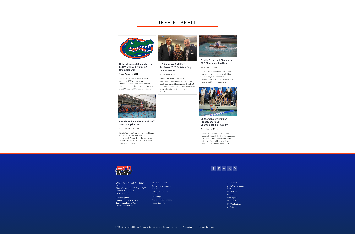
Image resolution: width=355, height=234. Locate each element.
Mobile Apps (232, 191)
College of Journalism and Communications (127, 201)
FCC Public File (233, 200)
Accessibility (188, 227)
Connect (230, 194)
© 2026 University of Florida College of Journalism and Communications (146, 227)
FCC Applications (234, 204)
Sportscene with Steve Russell (161, 187)
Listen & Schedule (159, 182)
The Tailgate (157, 196)
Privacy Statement (206, 227)
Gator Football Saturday (162, 200)
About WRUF (232, 182)
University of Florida (124, 205)
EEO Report (232, 197)
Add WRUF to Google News (236, 187)
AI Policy (231, 207)
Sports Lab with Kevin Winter (161, 192)
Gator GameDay (159, 203)
